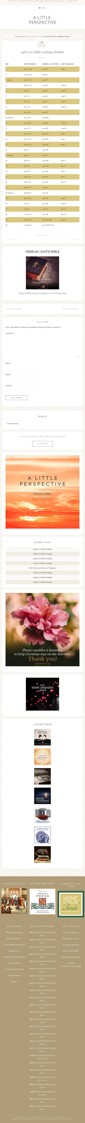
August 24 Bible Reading (42, 563)
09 (55, 940)
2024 (31, 947)
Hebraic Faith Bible (70, 951)
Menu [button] (44, 8)
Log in (70, 1119)
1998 (31, 1106)
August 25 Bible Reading (42, 559)
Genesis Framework (49, 1119)
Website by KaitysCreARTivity (57, 1117)
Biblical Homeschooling (71, 957)
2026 (31, 932)
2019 (31, 983)
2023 (31, 954)
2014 (31, 1019)
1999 (31, 1099)
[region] (14, 901)
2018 (31, 990)
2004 (32, 1092)
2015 (31, 1012)
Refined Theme (32, 1119)
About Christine (14, 963)
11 (42, 943)
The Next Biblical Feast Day (14, 945)
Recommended (14, 975)
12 (44, 943)
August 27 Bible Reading (42, 549)
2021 (31, 969)
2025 (31, 940)
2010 (31, 1048)
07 (50, 932)
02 (38, 932)
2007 (31, 1070)
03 (40, 932)
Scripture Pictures (14, 939)
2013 (31, 1027)
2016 (31, 1005)
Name (8, 363)
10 (40, 943)
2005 (31, 1084)
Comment (10, 333)
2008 (31, 1063)
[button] (14, 901)
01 (35, 932)
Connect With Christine (14, 969)
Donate (14, 982)
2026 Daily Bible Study (14, 932)
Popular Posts (14, 951)
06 (47, 932)
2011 (31, 1041)
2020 (31, 976)
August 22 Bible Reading (42, 577)
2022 (31, 961)
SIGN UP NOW (42, 443)
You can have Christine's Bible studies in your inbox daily (42, 436)
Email (8, 374)
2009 (32, 1056)
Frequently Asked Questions (14, 957)
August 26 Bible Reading (42, 554)
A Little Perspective (42, 20)
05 (45, 932)
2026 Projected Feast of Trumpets (42, 568)
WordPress (62, 1119)
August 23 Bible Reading (42, 573)
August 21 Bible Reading (42, 582)
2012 (31, 1034)
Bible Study (42, 57)
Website (9, 386)
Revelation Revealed (71, 945)
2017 (31, 998)
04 (42, 932)
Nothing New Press (71, 939)
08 (52, 932)
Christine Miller (37, 1117)
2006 (32, 1077)
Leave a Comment (42, 235)
